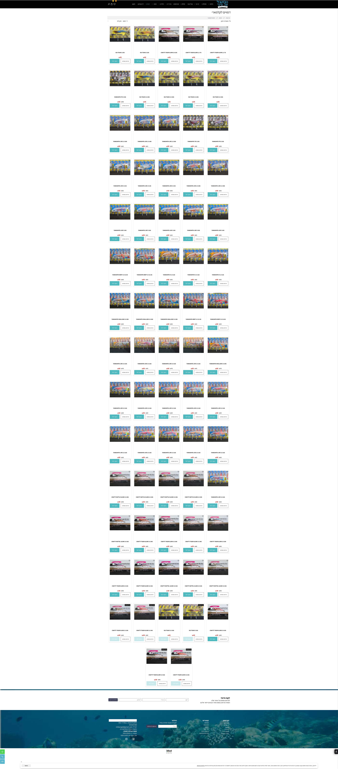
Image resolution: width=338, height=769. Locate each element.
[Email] (2, 762)
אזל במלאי (200, 605)
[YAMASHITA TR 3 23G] (120, 86)
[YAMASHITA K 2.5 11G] (218, 263)
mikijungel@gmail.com (124, 727)
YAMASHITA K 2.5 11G (218, 275)
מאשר (26, 765)
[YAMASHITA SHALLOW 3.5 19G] (169, 308)
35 (145, 57)
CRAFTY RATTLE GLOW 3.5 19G (193, 497)
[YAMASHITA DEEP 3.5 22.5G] (144, 263)
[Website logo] (223, 4)
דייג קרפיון (141, 4)
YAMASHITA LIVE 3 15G (218, 230)
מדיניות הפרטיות (200, 765)
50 (119, 102)
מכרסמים (176, 4)
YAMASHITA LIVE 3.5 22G (193, 364)
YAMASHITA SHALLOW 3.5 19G (169, 319)
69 (196, 280)
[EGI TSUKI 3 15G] (144, 41)
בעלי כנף (190, 4)
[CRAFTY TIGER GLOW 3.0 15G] (169, 41)
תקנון (133, 4)
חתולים (204, 4)
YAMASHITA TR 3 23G (120, 97)
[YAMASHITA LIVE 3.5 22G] (193, 352)
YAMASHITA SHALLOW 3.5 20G (217, 364)
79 (221, 368)
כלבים (211, 4)
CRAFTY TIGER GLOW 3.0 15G (169, 52)
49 (196, 502)
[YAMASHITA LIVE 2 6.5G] (169, 174)
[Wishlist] (114, 4)
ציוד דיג (169, 4)
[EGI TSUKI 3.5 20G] (218, 86)
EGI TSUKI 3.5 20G (218, 97)
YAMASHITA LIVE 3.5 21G (218, 408)
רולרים (162, 4)
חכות (155, 4)
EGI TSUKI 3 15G (144, 52)
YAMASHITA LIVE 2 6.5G (169, 186)
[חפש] (109, 4)
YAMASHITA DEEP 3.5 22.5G (144, 275)
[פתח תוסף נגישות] (336, 751)
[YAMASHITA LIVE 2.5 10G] (169, 130)
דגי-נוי (197, 4)
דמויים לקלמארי (221, 12)
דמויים (148, 4)
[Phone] (2, 757)
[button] (212, 61)
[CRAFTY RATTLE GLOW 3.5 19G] (193, 486)
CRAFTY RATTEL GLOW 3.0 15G (120, 541)
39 (218, 57)
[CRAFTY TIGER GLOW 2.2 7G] (218, 41)
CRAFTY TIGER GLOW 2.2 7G (218, 52)
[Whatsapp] (2, 752)
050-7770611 (122, 723)
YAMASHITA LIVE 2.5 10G (169, 141)
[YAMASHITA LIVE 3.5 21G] (218, 397)
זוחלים (183, 4)
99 (123, 102)
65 (172, 146)
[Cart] (111, 4)
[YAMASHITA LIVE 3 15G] (218, 219)
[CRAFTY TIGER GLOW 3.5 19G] (218, 530)
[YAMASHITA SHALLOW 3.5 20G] (218, 352)
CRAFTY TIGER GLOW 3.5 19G (218, 541)
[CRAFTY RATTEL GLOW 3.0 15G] (120, 530)
